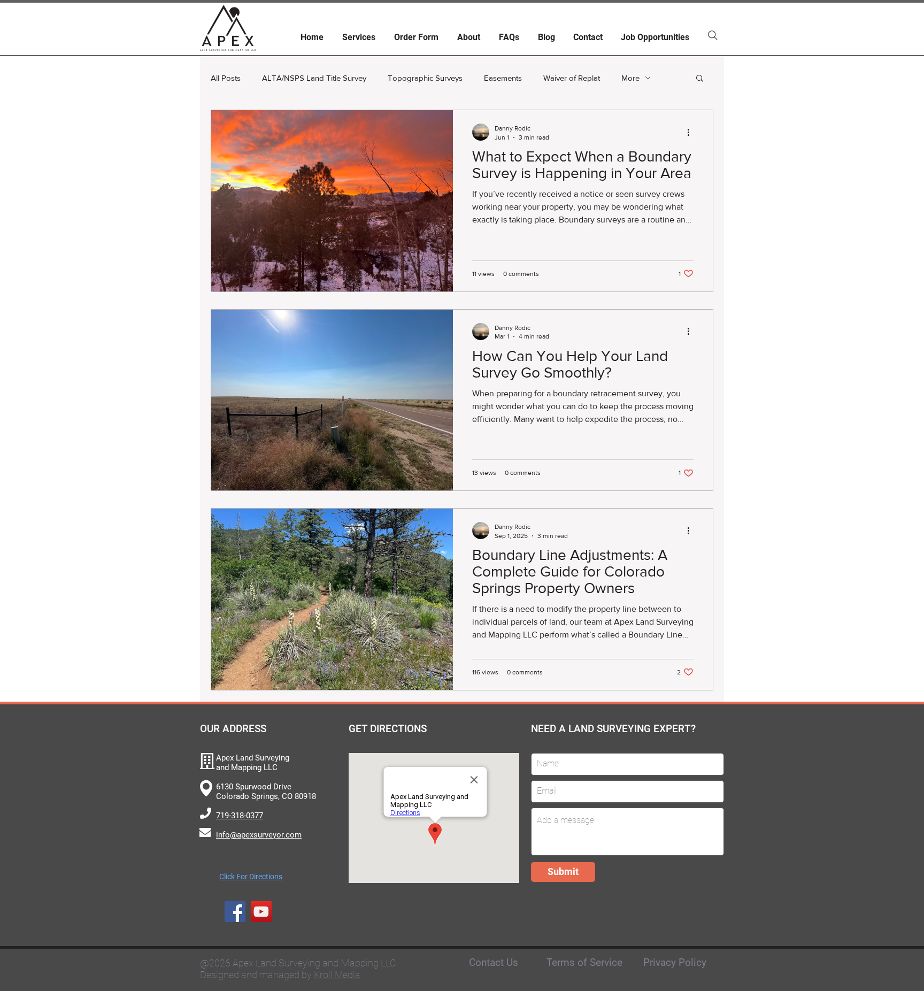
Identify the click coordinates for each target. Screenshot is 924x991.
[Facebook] (235, 911)
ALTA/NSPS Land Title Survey (314, 77)
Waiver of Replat (571, 77)
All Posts (226, 77)
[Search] (713, 35)
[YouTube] (261, 911)
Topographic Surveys (425, 77)
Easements (503, 77)
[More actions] (692, 132)
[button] (700, 78)
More (630, 77)
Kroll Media (337, 974)
